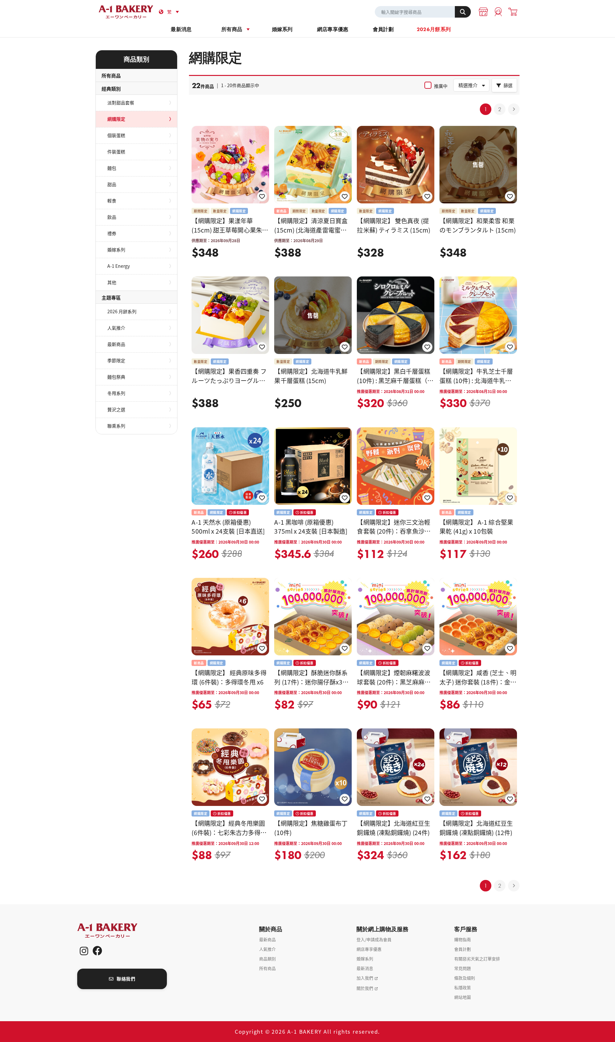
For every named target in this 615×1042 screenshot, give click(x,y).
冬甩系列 (116, 393)
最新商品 (116, 344)
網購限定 (116, 119)
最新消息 (181, 29)
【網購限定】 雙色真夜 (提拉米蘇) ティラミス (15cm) (393, 225)
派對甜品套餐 (120, 102)
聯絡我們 (126, 978)
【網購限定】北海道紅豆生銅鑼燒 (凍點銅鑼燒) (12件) (476, 828)
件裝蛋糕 (116, 151)
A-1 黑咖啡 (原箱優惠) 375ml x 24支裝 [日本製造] (310, 527)
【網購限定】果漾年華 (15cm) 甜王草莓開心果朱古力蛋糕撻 (230, 230)
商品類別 (267, 959)
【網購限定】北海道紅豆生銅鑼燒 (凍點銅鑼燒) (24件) (393, 828)
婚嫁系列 (282, 29)
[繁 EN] (174, 11)
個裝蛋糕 (116, 135)
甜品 (111, 184)
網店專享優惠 (332, 29)
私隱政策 (462, 987)
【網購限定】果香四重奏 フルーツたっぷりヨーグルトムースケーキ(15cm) (229, 380)
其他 (111, 282)
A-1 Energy (118, 266)
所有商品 (231, 29)
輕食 (111, 200)
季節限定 (116, 360)
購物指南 (462, 939)
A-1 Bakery (115, 930)
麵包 (111, 168)
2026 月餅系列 (121, 311)
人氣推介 (116, 327)
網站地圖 (462, 997)
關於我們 (365, 988)
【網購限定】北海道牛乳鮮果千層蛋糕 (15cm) (311, 376)
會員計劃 (383, 29)
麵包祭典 (116, 376)
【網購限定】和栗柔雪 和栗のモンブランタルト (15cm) (477, 225)
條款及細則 (464, 978)
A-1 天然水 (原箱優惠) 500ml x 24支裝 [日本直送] (228, 527)
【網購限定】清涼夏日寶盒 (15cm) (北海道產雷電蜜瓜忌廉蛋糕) (311, 230)
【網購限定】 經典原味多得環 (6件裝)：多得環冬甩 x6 (229, 677)
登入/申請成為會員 (374, 939)
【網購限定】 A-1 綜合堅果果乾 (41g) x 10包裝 (476, 527)
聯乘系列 (116, 426)
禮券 (111, 233)
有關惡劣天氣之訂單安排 (477, 959)
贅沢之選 (116, 409)
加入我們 (365, 978)
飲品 (111, 217)
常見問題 (462, 968)
